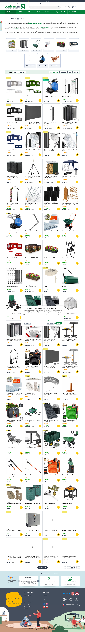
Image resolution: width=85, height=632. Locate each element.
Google (59, 317)
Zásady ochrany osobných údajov (42, 320)
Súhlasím (59, 323)
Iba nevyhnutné (27, 323)
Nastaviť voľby (50, 323)
